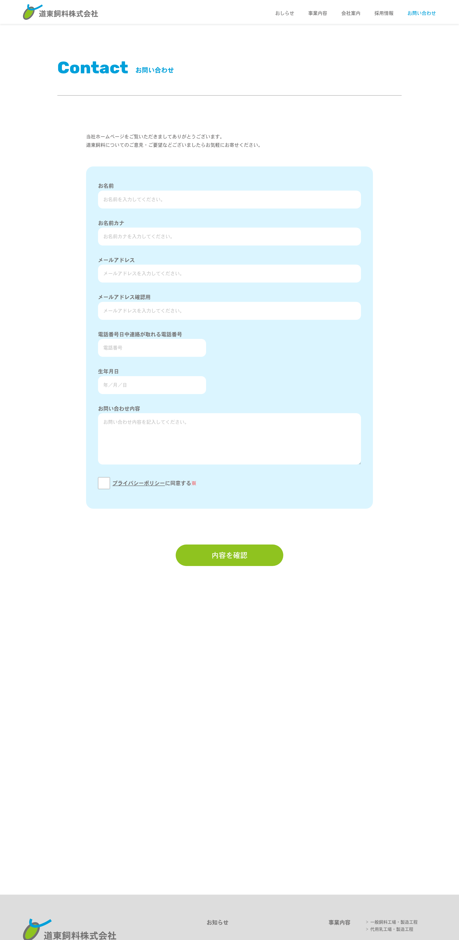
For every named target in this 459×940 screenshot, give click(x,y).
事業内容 (339, 922)
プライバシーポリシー (138, 483)
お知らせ (218, 922)
